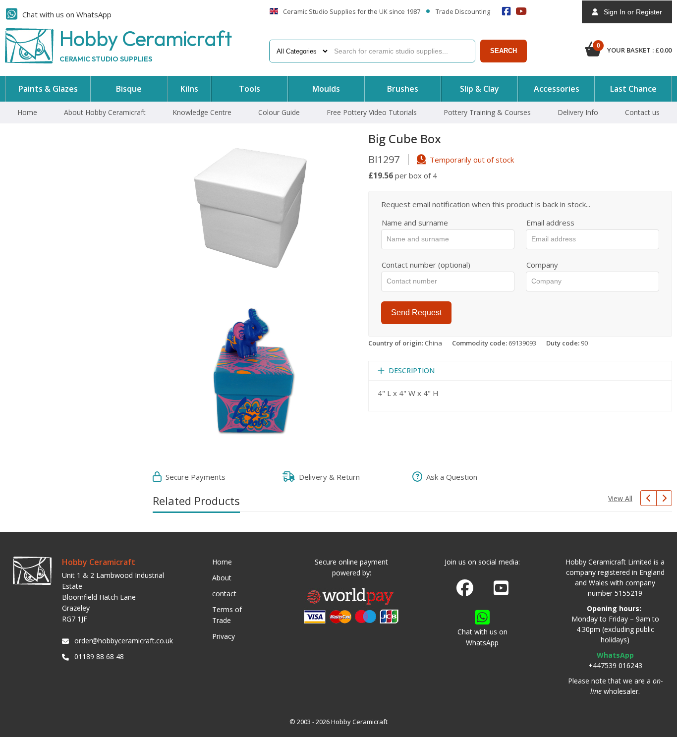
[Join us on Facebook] (464, 588)
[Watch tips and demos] (521, 11)
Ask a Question (449, 477)
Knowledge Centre (201, 112)
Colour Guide (279, 112)
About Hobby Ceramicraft (105, 112)
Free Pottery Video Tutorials (372, 112)
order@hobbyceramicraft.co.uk (121, 640)
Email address (550, 222)
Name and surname (415, 222)
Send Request (416, 312)
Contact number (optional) (426, 265)
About (221, 577)
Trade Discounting (463, 12)
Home (27, 112)
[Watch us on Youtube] (501, 591)
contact (224, 593)
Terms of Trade (227, 615)
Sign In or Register (630, 12)
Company (542, 265)
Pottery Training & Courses (487, 112)
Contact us (642, 112)
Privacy (223, 636)
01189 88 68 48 (99, 656)
